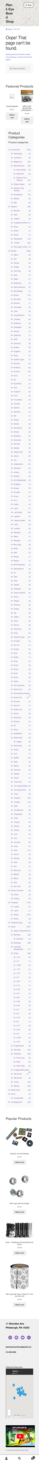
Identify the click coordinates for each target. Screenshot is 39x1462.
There (16, 794)
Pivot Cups (20, 1058)
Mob (15, 552)
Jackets (16, 218)
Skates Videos (19, 184)
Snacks (16, 898)
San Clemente (19, 685)
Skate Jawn (18, 737)
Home (10, 29)
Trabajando (18, 814)
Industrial (17, 468)
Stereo (16, 766)
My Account (6, 1458)
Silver (16, 729)
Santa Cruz (18, 689)
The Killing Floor (20, 790)
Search (19, 1458)
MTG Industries (19, 564)
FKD (15, 387)
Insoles (16, 906)
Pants (16, 227)
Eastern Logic (19, 359)
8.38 (18, 997)
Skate (13, 926)
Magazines (18, 161)
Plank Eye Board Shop (10, 13)
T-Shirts (16, 243)
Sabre (16, 681)
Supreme (17, 770)
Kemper (17, 476)
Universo (17, 842)
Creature (17, 319)
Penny (16, 597)
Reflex (16, 657)
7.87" (18, 973)
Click (15, 311)
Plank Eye (17, 629)
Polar (16, 633)
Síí (15, 725)
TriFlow (16, 826)
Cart (30, 1456)
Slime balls (18, 745)
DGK (15, 339)
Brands (13, 251)
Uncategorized (16, 1102)
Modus (16, 556)
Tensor (16, 778)
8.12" (18, 985)
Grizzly (16, 432)
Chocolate (17, 307)
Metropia (17, 540)
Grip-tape (17, 1049)
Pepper (16, 601)
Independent (18, 464)
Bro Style (17, 299)
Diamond (17, 343)
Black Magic (18, 291)
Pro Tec (16, 645)
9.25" (18, 1029)
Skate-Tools (15, 1090)
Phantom (17, 605)
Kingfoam (17, 484)
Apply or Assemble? (21, 931)
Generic (17, 407)
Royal (16, 669)
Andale (16, 267)
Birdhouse (17, 283)
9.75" (18, 1041)
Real (15, 653)
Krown (16, 496)
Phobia (16, 609)
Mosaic (16, 560)
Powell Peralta (19, 637)
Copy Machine (19, 315)
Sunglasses (18, 194)
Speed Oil (20, 174)
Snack (16, 749)
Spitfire (16, 757)
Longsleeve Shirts (20, 222)
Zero (15, 882)
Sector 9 (17, 705)
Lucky (16, 524)
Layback (17, 516)
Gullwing (17, 436)
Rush (16, 673)
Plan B (16, 625)
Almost (16, 263)
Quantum (19, 939)
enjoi (15, 375)
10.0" (18, 957)
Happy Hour (18, 452)
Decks (16, 953)
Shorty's (17, 721)
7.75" (18, 969)
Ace (15, 259)
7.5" (17, 961)
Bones (16, 295)
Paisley (16, 584)
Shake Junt (18, 709)
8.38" (18, 1001)
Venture (16, 858)
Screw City (18, 697)
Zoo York (17, 886)
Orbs (15, 576)
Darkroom (17, 323)
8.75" (18, 1017)
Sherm (16, 713)
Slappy (19, 741)
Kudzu (16, 504)
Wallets (16, 198)
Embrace (17, 367)
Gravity (16, 424)
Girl (15, 416)
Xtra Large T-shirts (20, 247)
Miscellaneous (19, 165)
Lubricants (17, 157)
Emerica (17, 371)
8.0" (17, 977)
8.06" (18, 981)
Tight (15, 806)
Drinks (16, 894)
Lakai (16, 508)
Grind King (18, 428)
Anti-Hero (17, 271)
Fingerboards (19, 1045)
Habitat (16, 448)
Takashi (16, 774)
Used (16, 846)
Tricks (16, 818)
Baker (16, 279)
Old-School (18, 1078)
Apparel (14, 206)
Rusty (16, 677)
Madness (17, 532)
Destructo (17, 335)
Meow (16, 536)
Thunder (17, 802)
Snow (13, 1094)
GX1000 (17, 444)
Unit (15, 838)
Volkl (15, 862)
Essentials (17, 383)
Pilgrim (16, 617)
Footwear (14, 902)
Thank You (18, 782)
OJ (15, 572)
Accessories (15, 149)
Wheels (16, 1086)
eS (15, 379)
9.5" (17, 1033)
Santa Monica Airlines (22, 693)
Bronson (17, 303)
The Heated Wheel (21, 786)
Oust (15, 580)
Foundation (18, 399)
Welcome (17, 870)
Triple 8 (16, 830)
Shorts (16, 230)
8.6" (17, 1013)
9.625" (18, 1037)
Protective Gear (16, 922)
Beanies (17, 210)
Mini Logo (17, 544)
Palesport (17, 589)
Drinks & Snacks (17, 890)
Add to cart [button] (12, 116)
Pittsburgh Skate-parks (14, 1367)
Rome (16, 665)
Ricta (16, 661)
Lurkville (17, 528)
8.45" (18, 1005)
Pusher (16, 649)
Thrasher (17, 798)
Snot (15, 753)
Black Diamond (19, 287)
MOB (15, 548)
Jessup (16, 472)
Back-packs (18, 153)
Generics (17, 412)
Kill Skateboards (20, 480)
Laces (16, 910)
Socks (16, 235)
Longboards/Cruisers (21, 1070)
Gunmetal (17, 440)
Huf (15, 460)
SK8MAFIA (18, 733)
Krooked (17, 492)
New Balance (19, 568)
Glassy (16, 420)
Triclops (17, 822)
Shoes (16, 914)
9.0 (17, 1021)
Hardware (17, 1054)
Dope (16, 355)
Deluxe (16, 331)
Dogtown (17, 351)
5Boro (16, 255)
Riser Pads (20, 1066)
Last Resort (18, 512)
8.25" (18, 989)
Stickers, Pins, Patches (21, 178)
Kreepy (16, 488)
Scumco (17, 701)
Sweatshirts (18, 239)
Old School (18, 1074)
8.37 (18, 993)
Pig (15, 613)
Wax (15, 202)
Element (17, 363)
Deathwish (18, 327)
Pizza (16, 621)
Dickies (16, 347)
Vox (15, 866)
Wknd (16, 878)
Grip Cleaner (21, 169)
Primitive (17, 641)
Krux (15, 500)
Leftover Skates (19, 520)
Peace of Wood (19, 593)
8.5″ (17, 1009)
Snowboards (18, 1098)
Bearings (17, 934)
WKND (16, 874)
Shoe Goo (17, 717)
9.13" (18, 1025)
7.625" (18, 965)
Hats (15, 214)
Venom (16, 854)
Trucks (16, 1082)
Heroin (16, 456)
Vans (15, 850)
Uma (15, 834)
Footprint (17, 391)
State (16, 762)
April (15, 275)
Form (16, 395)
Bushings (17, 943)
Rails (18, 1062)
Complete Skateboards (18, 948)
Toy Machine (18, 810)
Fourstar (17, 404)
